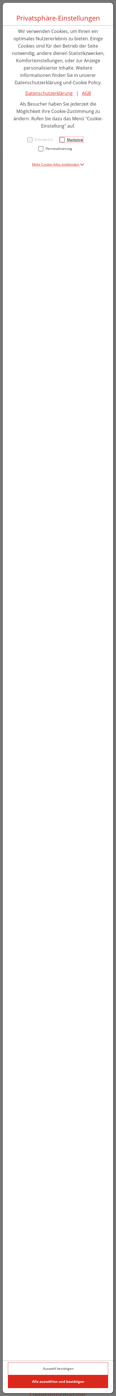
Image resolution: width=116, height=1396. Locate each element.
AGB (86, 93)
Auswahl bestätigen (58, 1368)
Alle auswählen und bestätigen (58, 1381)
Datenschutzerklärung (49, 93)
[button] (58, 164)
